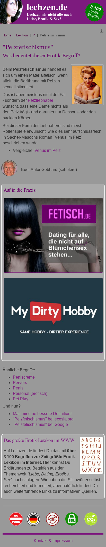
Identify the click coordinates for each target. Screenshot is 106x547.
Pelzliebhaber (40, 100)
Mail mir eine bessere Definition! (42, 413)
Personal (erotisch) (30, 393)
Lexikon (22, 35)
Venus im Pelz (47, 150)
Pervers (20, 382)
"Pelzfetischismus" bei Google (40, 424)
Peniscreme (24, 377)
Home (7, 35)
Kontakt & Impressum (53, 540)
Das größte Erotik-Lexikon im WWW (39, 440)
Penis (18, 388)
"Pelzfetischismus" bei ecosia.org (43, 419)
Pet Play (20, 399)
